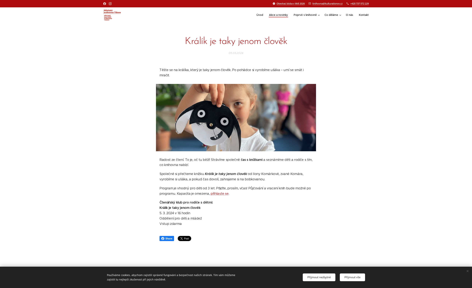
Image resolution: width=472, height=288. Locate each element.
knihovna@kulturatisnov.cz (328, 3)
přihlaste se (219, 194)
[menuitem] (261, 15)
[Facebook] (104, 4)
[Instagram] (110, 4)
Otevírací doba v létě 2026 (291, 3)
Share (168, 238)
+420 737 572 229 (359, 3)
